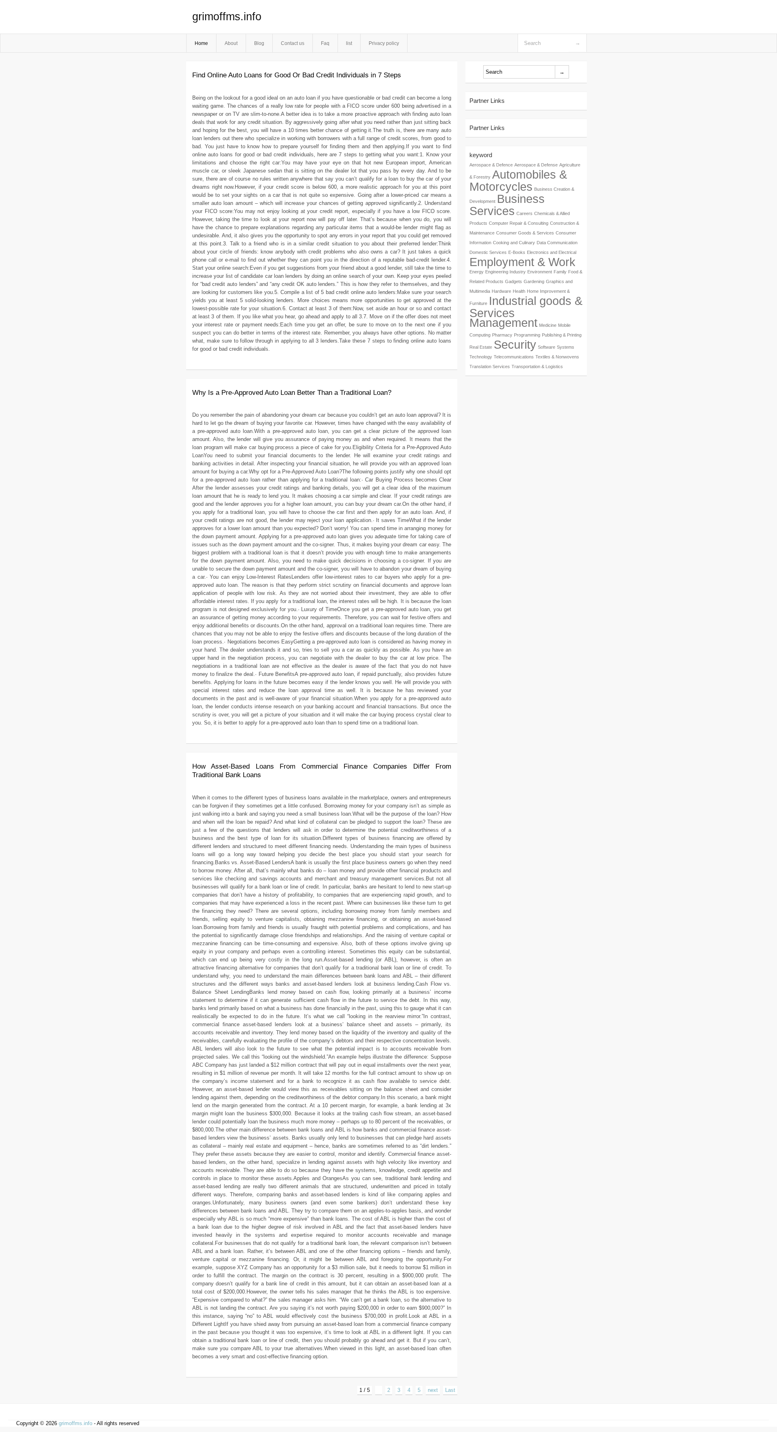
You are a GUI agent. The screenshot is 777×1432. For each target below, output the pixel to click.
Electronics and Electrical (551, 252)
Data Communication (557, 242)
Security (515, 344)
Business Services (507, 204)
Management (503, 322)
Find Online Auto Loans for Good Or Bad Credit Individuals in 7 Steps (296, 75)
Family (560, 271)
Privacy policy (384, 43)
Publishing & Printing (562, 334)
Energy (476, 271)
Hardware (501, 291)
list (349, 43)
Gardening (534, 281)
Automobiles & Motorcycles (518, 180)
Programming (527, 334)
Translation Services (489, 366)
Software (546, 347)
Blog (259, 43)
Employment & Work (522, 261)
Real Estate (480, 347)
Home (201, 43)
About (231, 43)
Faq (325, 43)
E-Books (516, 252)
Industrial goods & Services (525, 307)
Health (519, 291)
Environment (539, 271)
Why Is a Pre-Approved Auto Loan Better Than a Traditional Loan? (291, 392)
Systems (565, 347)
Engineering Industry (505, 271)
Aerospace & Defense (536, 164)
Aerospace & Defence (491, 164)
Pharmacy (502, 334)
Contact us (292, 43)
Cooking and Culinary (514, 242)
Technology (480, 356)
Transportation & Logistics (537, 366)
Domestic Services (488, 252)
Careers (524, 213)
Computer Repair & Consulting (518, 223)
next (433, 1390)
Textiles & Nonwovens (557, 356)
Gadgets (513, 281)
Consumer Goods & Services (525, 232)
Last (450, 1390)
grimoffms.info (226, 17)
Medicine (547, 325)
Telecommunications (514, 356)
